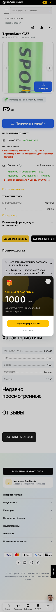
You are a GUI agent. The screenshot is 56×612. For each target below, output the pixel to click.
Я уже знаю (28, 330)
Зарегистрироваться (28, 323)
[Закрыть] (48, 281)
